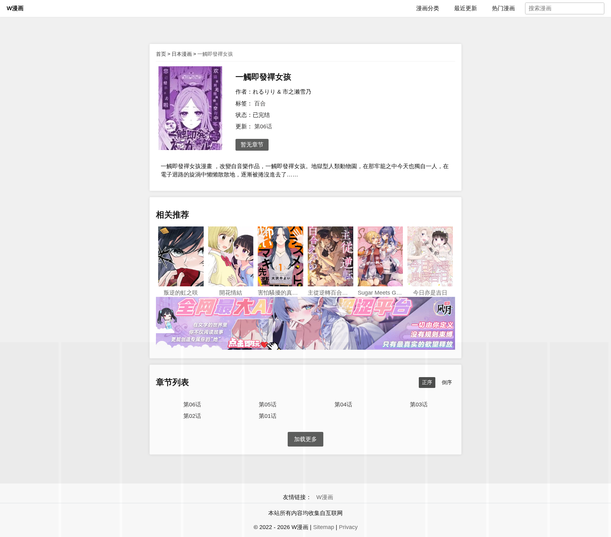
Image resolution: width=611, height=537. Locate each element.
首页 (161, 54)
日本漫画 (182, 54)
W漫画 (15, 8)
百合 (260, 103)
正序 (427, 382)
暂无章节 (252, 144)
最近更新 (465, 8)
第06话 (263, 126)
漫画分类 (427, 8)
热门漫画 (503, 8)
